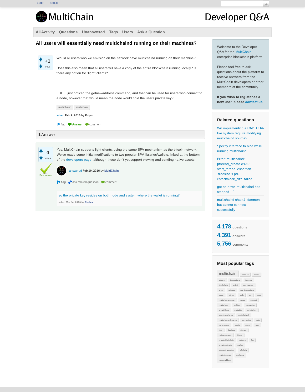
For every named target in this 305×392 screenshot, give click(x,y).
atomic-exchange (226, 315)
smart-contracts (225, 345)
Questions (68, 32)
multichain (227, 274)
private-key (251, 310)
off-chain (243, 350)
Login (40, 3)
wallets (240, 345)
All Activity (45, 32)
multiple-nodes (225, 355)
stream (222, 280)
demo (247, 325)
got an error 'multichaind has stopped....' (238, 189)
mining (231, 295)
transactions (235, 280)
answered (75, 170)
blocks (237, 325)
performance (224, 325)
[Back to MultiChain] (65, 19)
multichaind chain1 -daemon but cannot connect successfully (238, 204)
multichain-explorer (227, 300)
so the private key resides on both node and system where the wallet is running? (119, 195)
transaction (250, 305)
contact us (254, 102)
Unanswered (93, 32)
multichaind (223, 305)
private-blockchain (226, 340)
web (257, 325)
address (232, 290)
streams (245, 274)
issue (259, 295)
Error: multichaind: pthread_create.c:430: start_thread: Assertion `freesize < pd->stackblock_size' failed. (235, 169)
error (221, 290)
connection (246, 320)
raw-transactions (247, 290)
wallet (235, 285)
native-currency (225, 335)
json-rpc (248, 280)
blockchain (223, 285)
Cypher (89, 202)
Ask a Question (151, 32)
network (242, 340)
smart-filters (224, 310)
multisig (237, 305)
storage (243, 330)
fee (252, 340)
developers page (79, 159)
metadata (238, 310)
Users (127, 32)
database (231, 330)
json (220, 330)
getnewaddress (225, 360)
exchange (240, 355)
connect (253, 300)
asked (60, 115)
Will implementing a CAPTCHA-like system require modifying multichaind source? (240, 133)
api (250, 295)
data (257, 320)
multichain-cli (243, 315)
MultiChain (243, 52)
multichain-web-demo (228, 320)
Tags (113, 32)
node (242, 295)
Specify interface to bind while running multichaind (239, 148)
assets (256, 274)
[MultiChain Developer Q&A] (237, 18)
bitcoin (239, 335)
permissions (248, 285)
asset (221, 295)
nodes (242, 300)
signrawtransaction (226, 350)
